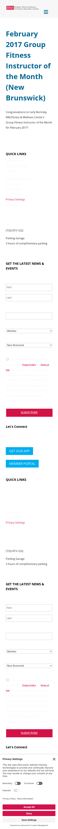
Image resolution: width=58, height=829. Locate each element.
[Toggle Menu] (45, 11)
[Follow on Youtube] (27, 438)
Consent (13, 353)
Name (10, 279)
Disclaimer (12, 189)
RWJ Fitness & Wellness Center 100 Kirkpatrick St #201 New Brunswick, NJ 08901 (24, 217)
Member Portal (22, 463)
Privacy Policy (14, 184)
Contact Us (12, 171)
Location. (14, 338)
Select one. (15, 324)
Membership (13, 160)
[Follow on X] (14, 438)
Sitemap (11, 204)
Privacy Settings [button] (15, 199)
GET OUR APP (19, 451)
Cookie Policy (14, 194)
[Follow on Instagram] (21, 438)
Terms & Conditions (18, 178)
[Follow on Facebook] (8, 438)
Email (11, 308)
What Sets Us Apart (17, 166)
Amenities (12, 491)
